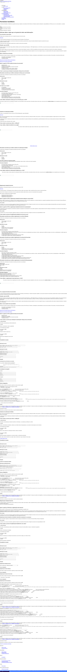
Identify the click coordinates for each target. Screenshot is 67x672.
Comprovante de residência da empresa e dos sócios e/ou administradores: (17, 591)
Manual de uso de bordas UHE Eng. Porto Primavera (7, 310)
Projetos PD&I (4, 18)
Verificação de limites (5, 661)
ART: (7, 396)
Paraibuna (5, 9)
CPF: (12, 479)
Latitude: (1, 370)
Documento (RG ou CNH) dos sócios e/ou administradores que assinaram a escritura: (24, 589)
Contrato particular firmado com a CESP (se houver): (14, 596)
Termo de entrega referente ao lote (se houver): (13, 630)
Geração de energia (4, 648)
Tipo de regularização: (3, 565)
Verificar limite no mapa (33, 145)
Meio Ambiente (4, 651)
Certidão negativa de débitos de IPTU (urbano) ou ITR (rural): (15, 598)
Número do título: (2, 468)
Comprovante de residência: (19, 393)
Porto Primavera (6, 8)
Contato (3, 19)
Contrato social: (9, 392)
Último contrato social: (10, 588)
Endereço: (1, 453)
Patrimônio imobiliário (5, 13)
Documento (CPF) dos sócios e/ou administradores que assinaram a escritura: (22, 590)
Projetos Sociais (4, 652)
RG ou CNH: (14, 389)
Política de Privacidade (6, 671)
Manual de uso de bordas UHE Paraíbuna (6, 61)
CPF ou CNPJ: (2, 346)
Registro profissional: (3, 466)
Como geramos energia (7, 7)
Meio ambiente (6, 11)
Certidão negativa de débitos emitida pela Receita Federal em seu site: (16, 592)
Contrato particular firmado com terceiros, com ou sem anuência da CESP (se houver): (19, 597)
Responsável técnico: (3, 367)
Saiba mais (1, 37)
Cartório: (1, 470)
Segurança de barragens (7, 12)
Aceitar (1, 671)
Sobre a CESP (6, 6)
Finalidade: (1, 366)
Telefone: (1, 452)
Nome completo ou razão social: (4, 345)
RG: (0, 347)
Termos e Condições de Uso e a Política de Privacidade (10, 406)
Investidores (3, 17)
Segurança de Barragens (5, 653)
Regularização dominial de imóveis (7, 662)
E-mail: (1, 451)
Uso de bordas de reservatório (8, 15)
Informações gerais (6, 14)
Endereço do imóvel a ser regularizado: (5, 595)
